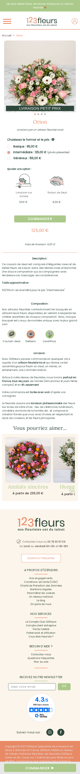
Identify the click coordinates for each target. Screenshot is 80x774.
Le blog (41, 600)
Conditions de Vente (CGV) (41, 582)
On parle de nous (40, 604)
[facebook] (60, 732)
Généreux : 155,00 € (27, 158)
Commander (40, 219)
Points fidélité (41, 629)
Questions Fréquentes (41, 558)
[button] (35, 114)
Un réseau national (41, 596)
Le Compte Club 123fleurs (41, 621)
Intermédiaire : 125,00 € (41, 152)
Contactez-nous (41, 654)
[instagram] (49, 732)
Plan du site (41, 662)
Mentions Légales (41, 589)
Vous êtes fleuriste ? (41, 636)
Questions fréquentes (40, 658)
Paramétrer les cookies (41, 593)
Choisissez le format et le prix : (29, 139)
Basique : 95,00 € (25, 146)
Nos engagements (41, 578)
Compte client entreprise (41, 625)
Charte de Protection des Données (41, 585)
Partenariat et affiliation (40, 633)
